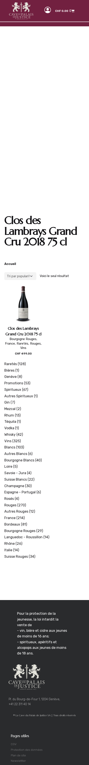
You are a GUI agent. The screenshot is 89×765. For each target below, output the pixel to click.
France (10, 343)
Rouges (35, 343)
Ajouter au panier (23, 358)
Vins (23, 348)
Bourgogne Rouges (23, 339)
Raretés (22, 343)
